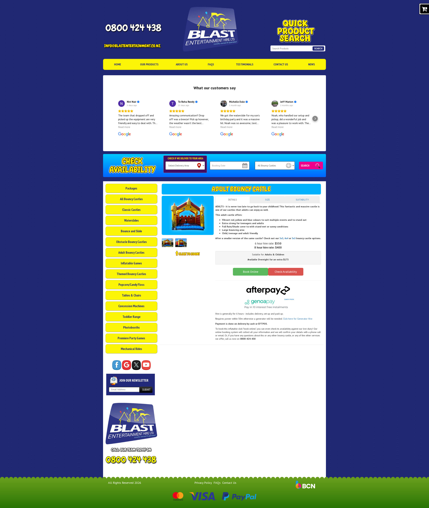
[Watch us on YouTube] (146, 365)
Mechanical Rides (131, 349)
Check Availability (286, 272)
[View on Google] (121, 103)
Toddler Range (131, 317)
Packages (131, 188)
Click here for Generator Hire (297, 318)
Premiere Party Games (131, 338)
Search (318, 48)
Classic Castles (131, 210)
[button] (114, 118)
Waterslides (131, 220)
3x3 (281, 238)
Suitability (302, 199)
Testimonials (244, 64)
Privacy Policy (203, 483)
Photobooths (131, 327)
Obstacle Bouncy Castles (131, 242)
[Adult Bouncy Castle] (188, 215)
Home (117, 64)
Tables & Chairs (131, 295)
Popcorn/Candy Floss (131, 284)
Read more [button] (124, 127)
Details (232, 199)
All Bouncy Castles (131, 199)
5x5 (293, 238)
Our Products (149, 64)
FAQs (211, 64)
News (311, 64)
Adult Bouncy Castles (131, 252)
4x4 (286, 238)
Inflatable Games (131, 263)
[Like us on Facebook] (116, 365)
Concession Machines (131, 306)
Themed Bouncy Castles (131, 274)
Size (267, 199)
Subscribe (145, 390)
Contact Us (280, 64)
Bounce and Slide (131, 231)
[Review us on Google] (126, 365)
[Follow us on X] (136, 365)
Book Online (250, 272)
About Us (182, 64)
